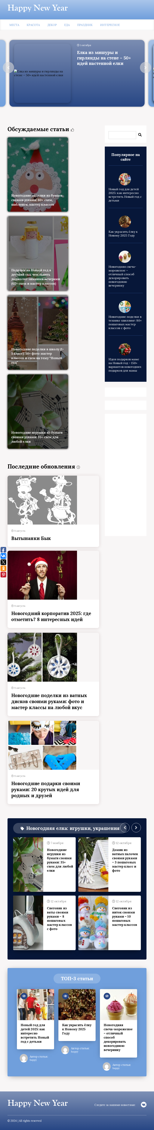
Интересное (110, 25)
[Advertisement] (126, 475)
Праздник (85, 25)
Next (145, 67)
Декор (52, 25)
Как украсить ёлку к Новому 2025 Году (123, 233)
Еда (66, 25)
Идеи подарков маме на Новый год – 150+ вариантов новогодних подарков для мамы (125, 364)
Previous (8, 67)
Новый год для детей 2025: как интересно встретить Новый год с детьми (125, 194)
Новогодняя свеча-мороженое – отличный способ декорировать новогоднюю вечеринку (122, 276)
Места (14, 25)
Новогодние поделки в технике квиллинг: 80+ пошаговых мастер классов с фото (125, 322)
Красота (33, 25)
